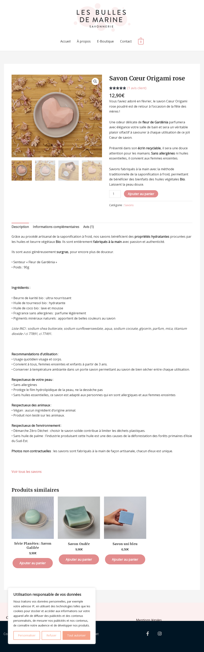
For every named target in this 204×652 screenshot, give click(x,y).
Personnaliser (26, 635)
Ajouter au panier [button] (33, 563)
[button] (95, 81)
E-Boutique (105, 41)
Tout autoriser (76, 635)
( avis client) (136, 88)
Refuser (51, 635)
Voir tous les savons (27, 471)
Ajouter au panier (141, 194)
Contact (126, 41)
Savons (129, 205)
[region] (52, 616)
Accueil (65, 41)
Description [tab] (20, 227)
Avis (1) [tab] (88, 227)
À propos (84, 41)
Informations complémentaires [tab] (56, 227)
